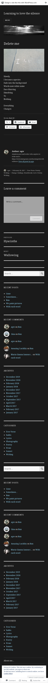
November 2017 (13, 393)
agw (8, 170)
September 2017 (13, 399)
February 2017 (12, 409)
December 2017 (13, 390)
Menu (7, 20)
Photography (12, 441)
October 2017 (12, 396)
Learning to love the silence (22, 13)
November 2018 (13, 380)
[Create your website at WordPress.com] (24, 2)
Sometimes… (11, 297)
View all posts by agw (26, 161)
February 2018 (12, 383)
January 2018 (12, 386)
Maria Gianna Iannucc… (21, 354)
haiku (8, 435)
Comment (36, 218)
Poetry (37, 170)
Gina (13, 334)
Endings (20, 173)
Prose (8, 448)
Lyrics (9, 438)
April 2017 (10, 403)
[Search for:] (21, 273)
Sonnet (9, 451)
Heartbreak (28, 173)
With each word (13, 306)
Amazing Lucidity (19, 348)
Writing (6, 173)
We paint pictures (14, 303)
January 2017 (12, 412)
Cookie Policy (8, 674)
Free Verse (31, 170)
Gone (8, 293)
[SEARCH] (41, 273)
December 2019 (13, 377)
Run (8, 300)
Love (35, 173)
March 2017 (11, 406)
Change (14, 173)
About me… (9, 660)
